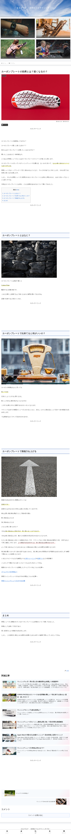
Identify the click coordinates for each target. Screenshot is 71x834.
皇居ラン (40, 558)
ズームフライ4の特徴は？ (9, 572)
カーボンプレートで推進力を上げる (13, 198)
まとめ (5, 200)
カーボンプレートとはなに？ (11, 193)
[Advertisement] (35, 134)
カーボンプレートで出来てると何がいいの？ (16, 196)
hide (17, 189)
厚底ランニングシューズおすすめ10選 (13, 581)
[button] (65, 454)
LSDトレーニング (30, 558)
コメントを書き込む (35, 815)
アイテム (5, 124)
